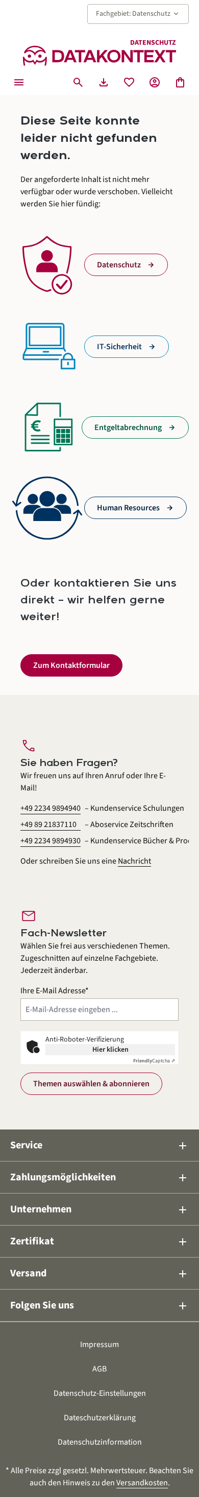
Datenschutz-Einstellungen (100, 1393)
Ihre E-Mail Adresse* (54, 990)
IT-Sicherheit (119, 346)
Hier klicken (110, 1050)
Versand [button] (99, 1273)
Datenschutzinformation (100, 1442)
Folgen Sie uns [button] (99, 1305)
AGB (99, 1368)
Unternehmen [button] (99, 1209)
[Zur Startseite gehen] (99, 56)
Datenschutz (119, 264)
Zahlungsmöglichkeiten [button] (99, 1177)
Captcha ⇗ (154, 1060)
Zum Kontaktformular (71, 665)
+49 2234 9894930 (50, 840)
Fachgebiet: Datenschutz (138, 14)
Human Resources (128, 507)
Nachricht (134, 861)
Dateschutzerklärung (100, 1417)
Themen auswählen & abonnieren (91, 1083)
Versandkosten (142, 1482)
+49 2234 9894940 (50, 808)
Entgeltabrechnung (128, 427)
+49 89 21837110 (48, 824)
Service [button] (99, 1145)
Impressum (99, 1344)
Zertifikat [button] (99, 1241)
